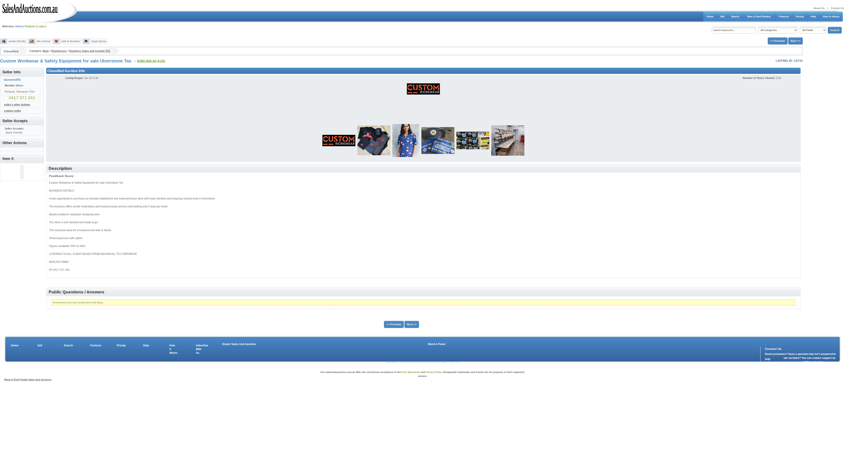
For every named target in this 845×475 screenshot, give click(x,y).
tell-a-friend (43, 41)
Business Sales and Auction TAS (89, 51)
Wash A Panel (436, 344)
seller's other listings (17, 104)
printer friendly (17, 41)
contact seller (12, 110)
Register (30, 26)
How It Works (172, 349)
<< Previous (777, 40)
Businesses (59, 51)
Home (710, 16)
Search (735, 16)
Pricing (800, 16)
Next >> (795, 40)
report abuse (98, 41)
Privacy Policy (434, 372)
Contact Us (837, 8)
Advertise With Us (199, 349)
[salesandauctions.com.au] (30, 7)
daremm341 (12, 79)
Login (41, 26)
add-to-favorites (70, 41)
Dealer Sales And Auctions (239, 344)
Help (813, 16)
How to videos (831, 16)
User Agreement (411, 372)
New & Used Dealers (759, 16)
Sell (722, 16)
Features (784, 16)
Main (46, 51)
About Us (819, 8)
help (767, 359)
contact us (790, 363)
